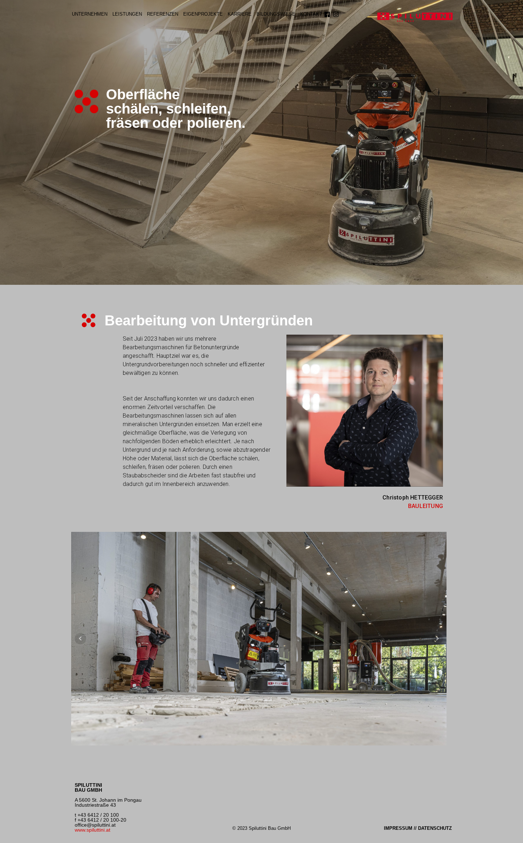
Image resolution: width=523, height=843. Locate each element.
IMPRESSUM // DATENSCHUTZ (418, 828)
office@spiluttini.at (95, 824)
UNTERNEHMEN (89, 14)
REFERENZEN (162, 14)
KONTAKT (311, 14)
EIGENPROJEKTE (203, 14)
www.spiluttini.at (92, 829)
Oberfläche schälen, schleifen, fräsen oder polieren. (175, 108)
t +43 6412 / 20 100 (97, 814)
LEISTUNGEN (127, 14)
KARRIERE (240, 14)
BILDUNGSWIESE (276, 14)
